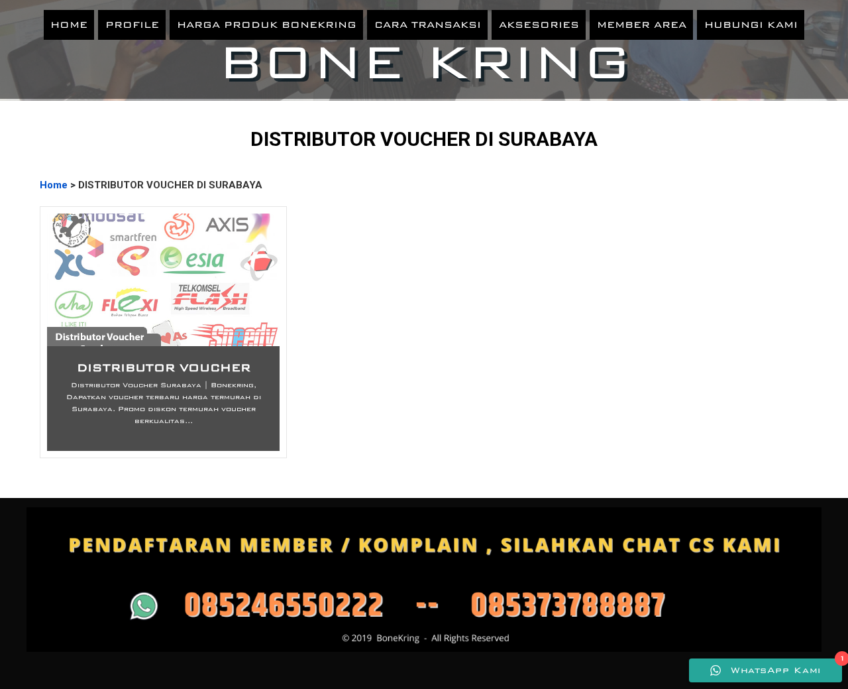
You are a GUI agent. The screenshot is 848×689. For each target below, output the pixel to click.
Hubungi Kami (751, 25)
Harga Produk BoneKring (266, 25)
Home (68, 25)
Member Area (641, 25)
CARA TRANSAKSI (427, 25)
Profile (132, 25)
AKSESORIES (539, 25)
